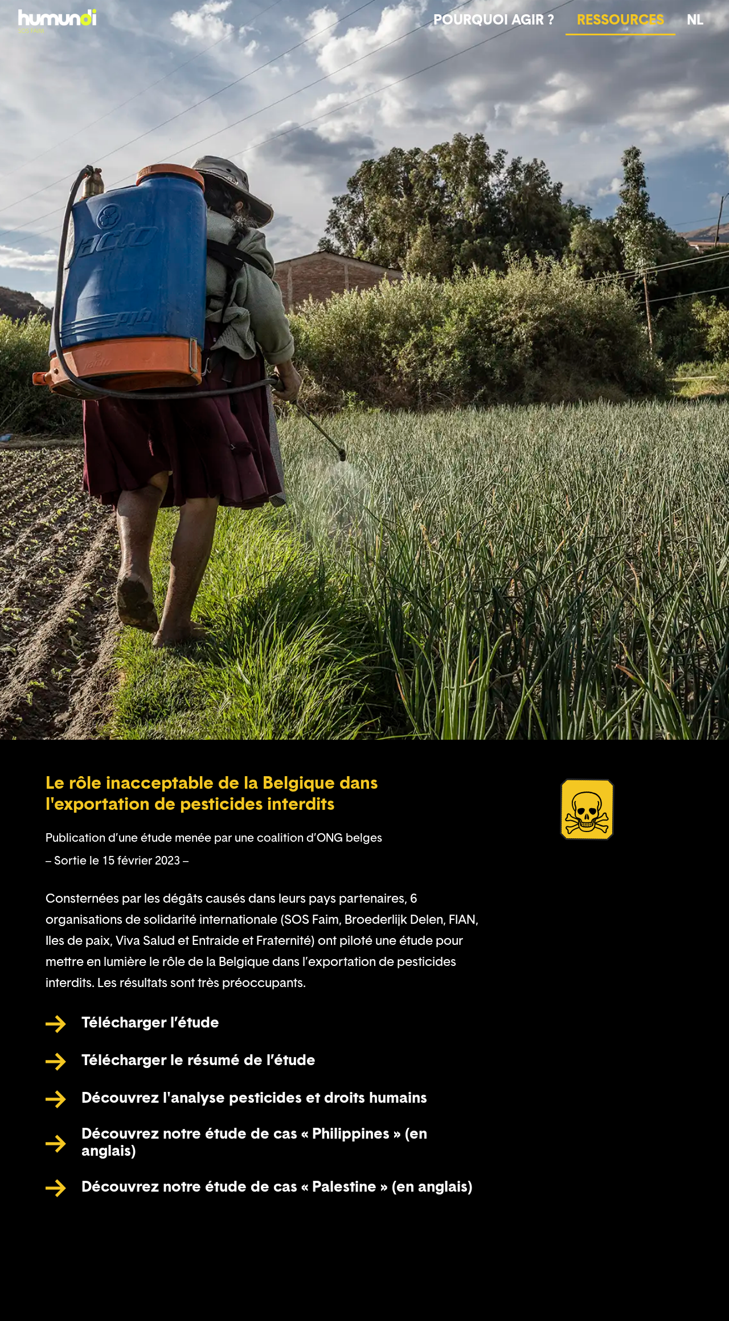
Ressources (620, 21)
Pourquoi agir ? (493, 21)
